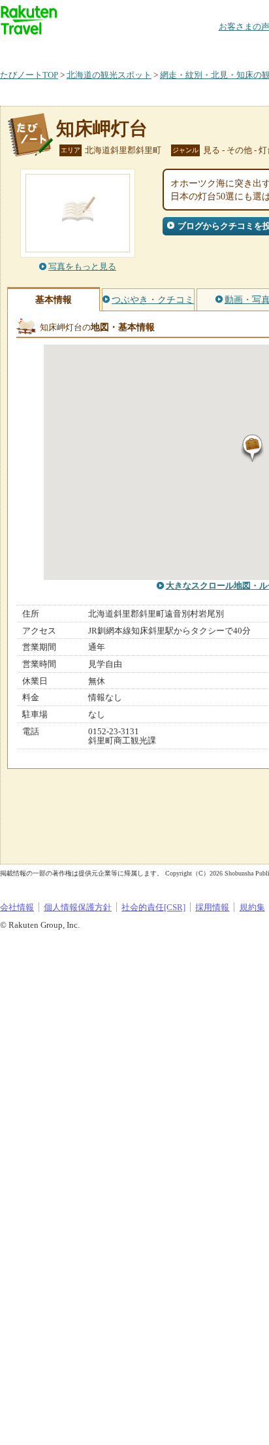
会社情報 (17, 907)
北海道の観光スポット (109, 75)
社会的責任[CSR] (153, 907)
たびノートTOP (29, 75)
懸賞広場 (153, 48)
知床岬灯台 (102, 128)
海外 (99, 48)
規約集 (252, 907)
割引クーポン (206, 48)
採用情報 (212, 907)
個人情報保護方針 (78, 907)
